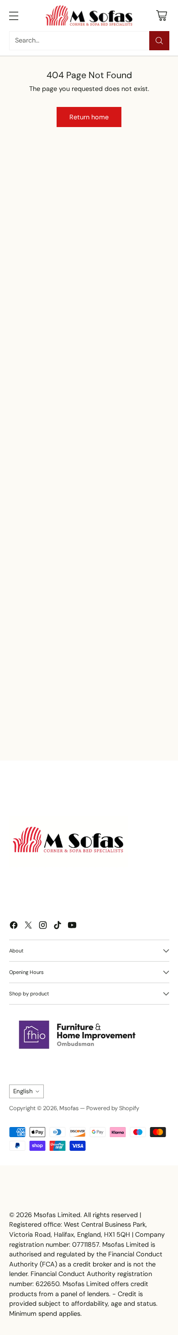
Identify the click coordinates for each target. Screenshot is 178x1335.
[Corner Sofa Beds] (45, 265)
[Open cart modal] (161, 15)
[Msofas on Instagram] (42, 927)
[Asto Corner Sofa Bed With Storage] (122, 226)
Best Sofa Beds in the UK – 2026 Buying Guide (70, 727)
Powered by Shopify (112, 1108)
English (23, 1091)
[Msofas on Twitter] (28, 927)
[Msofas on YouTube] (72, 927)
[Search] (159, 40)
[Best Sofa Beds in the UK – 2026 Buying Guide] (78, 665)
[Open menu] (14, 15)
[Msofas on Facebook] (13, 927)
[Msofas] (89, 15)
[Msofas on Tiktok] (57, 927)
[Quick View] (146, 214)
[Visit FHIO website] (77, 1035)
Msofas (69, 1108)
